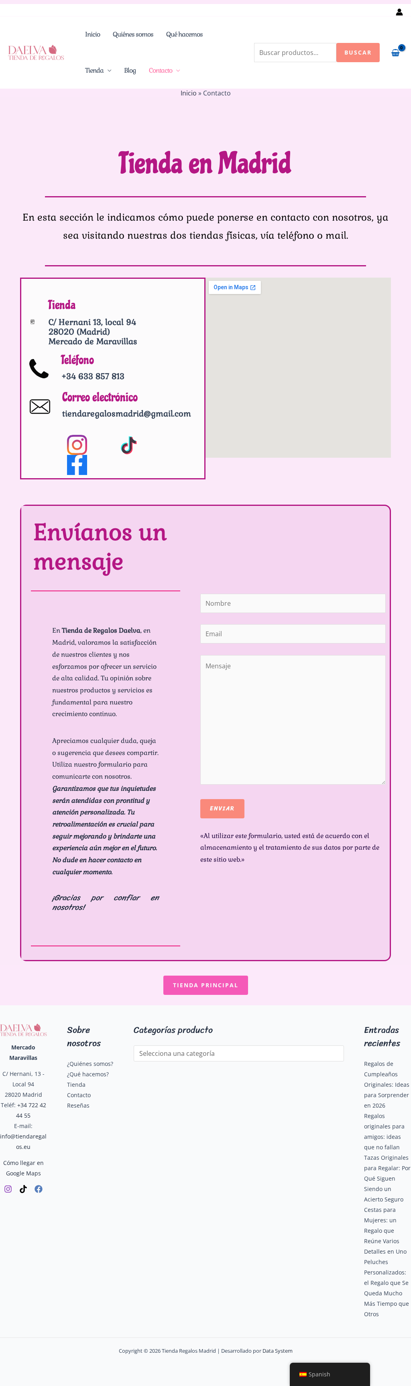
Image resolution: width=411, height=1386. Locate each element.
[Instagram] (8, 1189)
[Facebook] (39, 1189)
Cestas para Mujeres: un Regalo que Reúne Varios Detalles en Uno (385, 1230)
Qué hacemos (184, 34)
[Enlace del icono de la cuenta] (399, 12)
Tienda (94, 70)
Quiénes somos (133, 34)
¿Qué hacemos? (88, 1074)
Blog (130, 70)
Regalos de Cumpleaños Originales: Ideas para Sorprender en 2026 (386, 1084)
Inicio (92, 34)
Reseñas (78, 1105)
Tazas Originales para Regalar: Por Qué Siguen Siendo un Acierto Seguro (387, 1178)
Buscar (358, 52)
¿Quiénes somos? (90, 1063)
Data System (277, 1350)
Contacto (160, 70)
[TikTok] (23, 1189)
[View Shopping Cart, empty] (395, 52)
